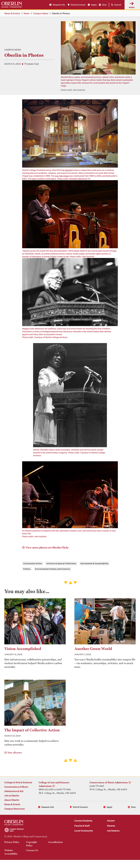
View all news (14, 752)
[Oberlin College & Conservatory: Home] (11, 5)
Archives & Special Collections (61, 563)
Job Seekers (113, 830)
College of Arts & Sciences (18, 782)
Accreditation (55, 842)
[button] (116, 5)
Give (104, 4)
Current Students (83, 820)
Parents (111, 825)
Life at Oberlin (11, 795)
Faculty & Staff (82, 825)
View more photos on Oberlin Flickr (47, 547)
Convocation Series (32, 563)
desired (68, 170)
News (27, 13)
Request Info (59, 4)
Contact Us (32, 850)
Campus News (40, 13)
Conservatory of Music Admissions (108, 782)
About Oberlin (11, 800)
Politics (27, 569)
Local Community (83, 830)
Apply (94, 4)
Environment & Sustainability (94, 563)
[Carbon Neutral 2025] (35, 830)
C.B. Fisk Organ (62, 176)
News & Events (12, 13)
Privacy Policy (11, 842)
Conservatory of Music (16, 786)
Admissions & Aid (13, 791)
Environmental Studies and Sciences (52, 569)
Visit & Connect (78, 4)
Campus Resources (14, 808)
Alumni (111, 820)
